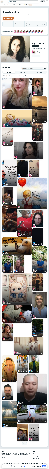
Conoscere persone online (25, 463)
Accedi (43, 1)
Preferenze (39, 466)
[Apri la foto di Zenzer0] (34, 364)
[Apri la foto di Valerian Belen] (17, 93)
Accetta (44, 466)
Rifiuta (33, 466)
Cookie (29, 466)
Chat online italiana (6, 463)
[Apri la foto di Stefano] (22, 432)
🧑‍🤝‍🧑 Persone (13, 4)
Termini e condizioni (37, 455)
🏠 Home (3, 4)
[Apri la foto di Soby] (9, 173)
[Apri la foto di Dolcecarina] (24, 223)
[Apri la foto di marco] (17, 314)
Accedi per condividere (8, 18)
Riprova (24, 443)
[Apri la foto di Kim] (37, 87)
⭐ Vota (25, 4)
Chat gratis (13, 463)
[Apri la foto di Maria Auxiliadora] (22, 364)
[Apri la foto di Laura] (28, 150)
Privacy (34, 453)
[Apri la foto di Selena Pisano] (37, 218)
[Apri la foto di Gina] (39, 305)
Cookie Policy (36, 456)
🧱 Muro (8, 4)
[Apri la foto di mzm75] (34, 432)
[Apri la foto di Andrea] (7, 391)
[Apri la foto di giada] (37, 132)
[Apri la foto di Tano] (39, 259)
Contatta (35, 460)
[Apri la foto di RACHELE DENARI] (9, 368)
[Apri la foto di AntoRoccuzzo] (7, 332)
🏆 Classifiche (19, 4)
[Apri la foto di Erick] (32, 389)
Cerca (45, 68)
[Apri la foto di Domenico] (37, 237)
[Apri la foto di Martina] (32, 414)
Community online (42, 463)
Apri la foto (36, 56)
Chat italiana (18, 463)
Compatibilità (36, 458)
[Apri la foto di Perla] (39, 109)
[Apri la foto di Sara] (7, 196)
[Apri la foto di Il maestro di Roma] (19, 264)
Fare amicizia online (34, 463)
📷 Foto (30, 4)
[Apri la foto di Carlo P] (9, 218)
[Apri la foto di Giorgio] (22, 168)
